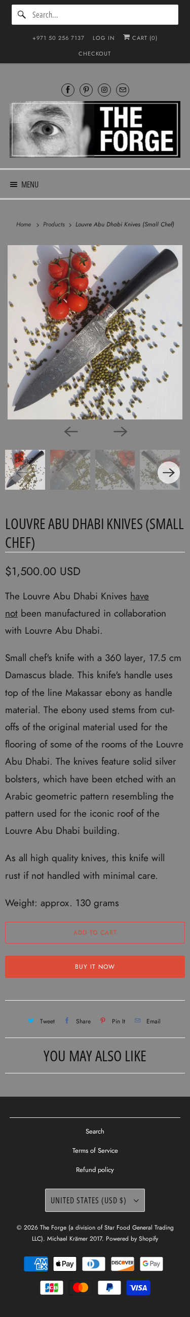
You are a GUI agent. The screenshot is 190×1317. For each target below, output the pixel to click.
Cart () (144, 38)
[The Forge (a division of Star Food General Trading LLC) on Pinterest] (86, 89)
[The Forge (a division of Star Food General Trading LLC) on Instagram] (104, 89)
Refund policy (95, 1169)
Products (55, 224)
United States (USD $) (90, 1200)
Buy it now (95, 966)
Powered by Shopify (132, 1238)
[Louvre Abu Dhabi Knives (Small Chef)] (95, 332)
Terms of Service (95, 1150)
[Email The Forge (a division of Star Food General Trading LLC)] (122, 89)
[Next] (120, 430)
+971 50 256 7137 (58, 38)
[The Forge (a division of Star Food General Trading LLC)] (95, 131)
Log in (104, 38)
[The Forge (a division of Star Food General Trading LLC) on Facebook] (67, 89)
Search (95, 1131)
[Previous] (70, 430)
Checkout (95, 54)
